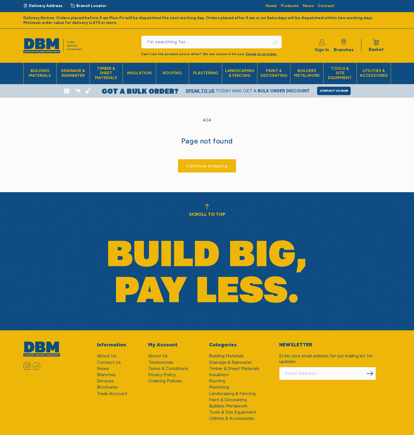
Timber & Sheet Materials (106, 73)
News (308, 5)
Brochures (107, 387)
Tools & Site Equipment (340, 73)
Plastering (205, 73)
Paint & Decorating (274, 73)
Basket (376, 45)
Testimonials (160, 362)
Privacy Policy (162, 374)
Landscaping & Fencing (239, 73)
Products (290, 5)
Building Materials (40, 73)
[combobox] (211, 42)
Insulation (139, 73)
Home (271, 5)
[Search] (276, 42)
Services (105, 381)
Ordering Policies (165, 381)
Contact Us (109, 362)
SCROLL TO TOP (207, 214)
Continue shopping (207, 166)
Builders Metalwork (307, 73)
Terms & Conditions (168, 368)
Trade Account (112, 393)
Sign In (322, 49)
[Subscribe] (370, 373)
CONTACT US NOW (334, 91)
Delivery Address (45, 5)
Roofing (172, 73)
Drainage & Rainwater (73, 73)
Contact (326, 5)
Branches (344, 49)
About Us (106, 355)
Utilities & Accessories (374, 73)
